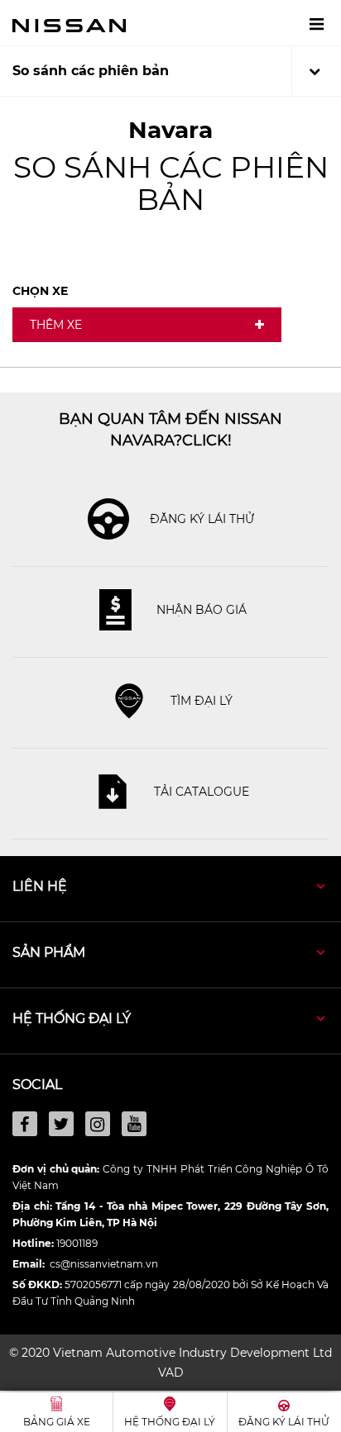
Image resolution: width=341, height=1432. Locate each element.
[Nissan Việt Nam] (69, 24)
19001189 (77, 1243)
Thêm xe (56, 324)
